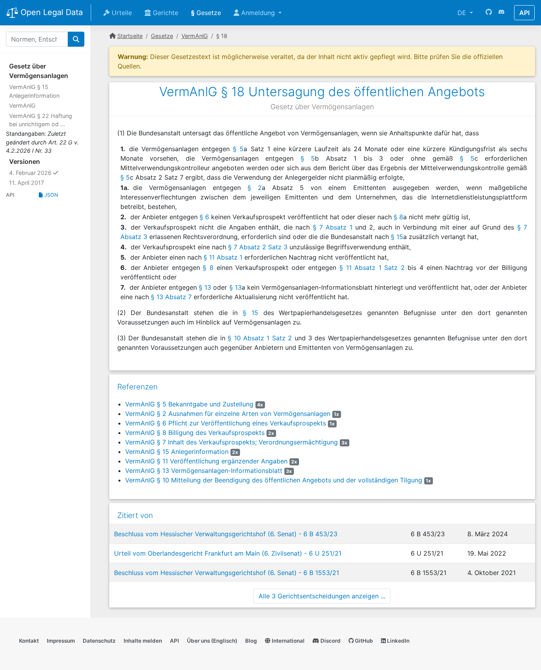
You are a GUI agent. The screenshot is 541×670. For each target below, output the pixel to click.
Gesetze (206, 13)
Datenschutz (99, 641)
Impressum (61, 641)
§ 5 (238, 149)
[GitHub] (488, 13)
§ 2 (255, 188)
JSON (50, 195)
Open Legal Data (50, 12)
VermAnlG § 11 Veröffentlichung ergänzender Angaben (206, 461)
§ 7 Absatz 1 (332, 227)
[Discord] (501, 13)
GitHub (363, 641)
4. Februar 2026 (46, 172)
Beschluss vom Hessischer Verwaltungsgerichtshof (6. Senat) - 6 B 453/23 (225, 534)
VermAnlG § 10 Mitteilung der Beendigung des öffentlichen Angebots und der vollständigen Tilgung (273, 480)
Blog (251, 641)
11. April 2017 (26, 182)
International (287, 641)
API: (10, 195)
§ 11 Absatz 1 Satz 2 (372, 267)
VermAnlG (22, 105)
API (524, 13)
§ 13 (205, 287)
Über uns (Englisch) (212, 641)
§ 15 (397, 237)
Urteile (121, 13)
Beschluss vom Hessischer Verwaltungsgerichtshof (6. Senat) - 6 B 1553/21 (226, 573)
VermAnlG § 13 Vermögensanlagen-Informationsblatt (203, 471)
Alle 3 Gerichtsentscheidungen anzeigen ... (322, 596)
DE (462, 13)
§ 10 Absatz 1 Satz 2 (260, 338)
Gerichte (164, 13)
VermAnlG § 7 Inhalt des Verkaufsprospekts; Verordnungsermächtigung (231, 442)
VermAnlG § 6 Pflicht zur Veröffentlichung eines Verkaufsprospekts (225, 423)
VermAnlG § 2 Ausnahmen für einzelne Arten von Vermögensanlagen (227, 414)
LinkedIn (398, 641)
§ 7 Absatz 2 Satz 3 (258, 247)
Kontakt (29, 641)
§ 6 (204, 217)
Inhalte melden (143, 641)
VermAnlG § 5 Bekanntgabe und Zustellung (189, 404)
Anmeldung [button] (258, 13)
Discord (330, 641)
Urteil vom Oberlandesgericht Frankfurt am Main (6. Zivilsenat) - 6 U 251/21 (227, 553)
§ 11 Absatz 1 (223, 257)
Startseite (130, 35)
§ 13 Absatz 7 (171, 297)
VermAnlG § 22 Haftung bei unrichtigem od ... (40, 120)
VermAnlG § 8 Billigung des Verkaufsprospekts (195, 433)
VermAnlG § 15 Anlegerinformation (34, 91)
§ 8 (398, 217)
